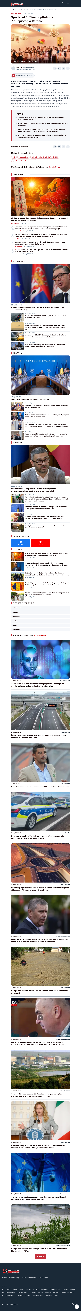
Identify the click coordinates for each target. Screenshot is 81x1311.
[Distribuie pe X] (68, 68)
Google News (54, 167)
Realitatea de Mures (55, 1289)
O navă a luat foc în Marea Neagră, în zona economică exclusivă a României (43, 124)
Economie (18, 231)
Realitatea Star (30, 1289)
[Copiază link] (55, 68)
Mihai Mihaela (29, 67)
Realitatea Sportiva (18, 1289)
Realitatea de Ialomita (24, 1295)
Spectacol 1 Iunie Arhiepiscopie (24, 161)
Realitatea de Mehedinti (8, 1292)
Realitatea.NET (6, 1289)
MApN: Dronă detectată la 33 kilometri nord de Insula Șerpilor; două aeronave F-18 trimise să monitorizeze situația (42, 130)
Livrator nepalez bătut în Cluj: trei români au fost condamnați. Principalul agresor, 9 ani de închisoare (37, 837)
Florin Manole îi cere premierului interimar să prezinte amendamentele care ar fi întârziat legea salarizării (33, 490)
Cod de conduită (43, 1277)
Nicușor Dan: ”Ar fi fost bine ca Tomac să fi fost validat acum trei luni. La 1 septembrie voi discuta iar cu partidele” (47, 425)
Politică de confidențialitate (29, 1277)
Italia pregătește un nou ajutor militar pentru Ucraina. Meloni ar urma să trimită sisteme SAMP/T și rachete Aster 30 (38, 1146)
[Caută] (63, 3)
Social (17, 238)
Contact (4, 1277)
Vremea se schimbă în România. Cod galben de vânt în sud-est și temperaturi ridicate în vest (42, 136)
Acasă (14, 9)
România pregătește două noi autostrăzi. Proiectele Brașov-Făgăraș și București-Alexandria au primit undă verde (40, 888)
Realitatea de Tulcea (37, 1292)
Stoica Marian (65, 680)
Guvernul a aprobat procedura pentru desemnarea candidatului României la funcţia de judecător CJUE (38, 1198)
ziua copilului (23, 157)
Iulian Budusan (65, 1091)
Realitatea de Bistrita (42, 1289)
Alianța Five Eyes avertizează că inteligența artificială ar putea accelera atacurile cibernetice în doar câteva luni (37, 685)
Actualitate (25, 9)
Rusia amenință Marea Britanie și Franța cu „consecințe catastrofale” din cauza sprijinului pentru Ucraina (46, 435)
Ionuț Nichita (65, 732)
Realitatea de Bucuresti (8, 1295)
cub (14, 157)
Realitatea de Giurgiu (23, 1292)
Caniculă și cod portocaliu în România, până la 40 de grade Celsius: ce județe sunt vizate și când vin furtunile (41, 243)
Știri (19, 9)
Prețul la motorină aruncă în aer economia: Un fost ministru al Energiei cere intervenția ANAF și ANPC (44, 517)
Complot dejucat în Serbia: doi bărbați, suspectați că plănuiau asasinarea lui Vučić (41, 118)
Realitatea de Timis (37, 1295)
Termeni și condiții (14, 1277)
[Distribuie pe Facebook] (59, 68)
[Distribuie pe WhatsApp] (63, 68)
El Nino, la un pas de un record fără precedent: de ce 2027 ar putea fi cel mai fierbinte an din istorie (46, 554)
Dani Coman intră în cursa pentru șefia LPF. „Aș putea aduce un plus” (40, 787)
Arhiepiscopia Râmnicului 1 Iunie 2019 (45, 157)
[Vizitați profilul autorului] (13, 68)
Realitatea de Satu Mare (51, 1292)
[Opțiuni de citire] (77, 1307)
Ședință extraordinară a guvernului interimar (30, 399)
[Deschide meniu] (68, 3)
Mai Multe (40, 1257)
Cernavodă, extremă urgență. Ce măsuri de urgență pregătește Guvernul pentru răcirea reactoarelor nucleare (37, 1095)
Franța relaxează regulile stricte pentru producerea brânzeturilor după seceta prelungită (45, 346)
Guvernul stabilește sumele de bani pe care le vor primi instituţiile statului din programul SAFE (46, 508)
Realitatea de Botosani (67, 1292)
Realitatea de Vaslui (69, 1289)
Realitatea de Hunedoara (52, 1295)
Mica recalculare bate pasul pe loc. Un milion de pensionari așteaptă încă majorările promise (47, 594)
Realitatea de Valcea (63, 936)
